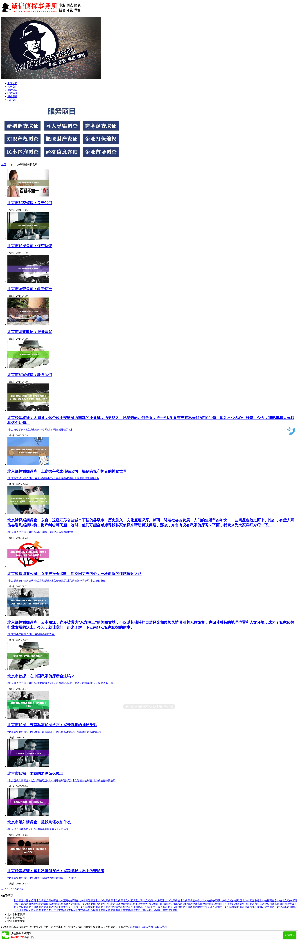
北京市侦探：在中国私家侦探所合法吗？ (40, 676)
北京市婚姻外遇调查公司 (97, 903)
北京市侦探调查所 (130, 910)
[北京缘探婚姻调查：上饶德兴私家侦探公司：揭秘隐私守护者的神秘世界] (28, 464)
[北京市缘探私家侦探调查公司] (41, 12)
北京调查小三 (48, 910)
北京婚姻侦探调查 (120, 903)
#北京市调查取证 (59, 683)
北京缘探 (135, 926)
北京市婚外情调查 (185, 903)
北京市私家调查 (171, 900)
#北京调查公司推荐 (78, 683)
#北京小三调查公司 (41, 532)
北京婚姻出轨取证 (153, 900)
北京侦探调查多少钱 (271, 900)
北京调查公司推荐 (222, 903)
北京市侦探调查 (203, 903)
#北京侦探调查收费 (62, 532)
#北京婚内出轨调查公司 (44, 731)
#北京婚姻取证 (97, 580)
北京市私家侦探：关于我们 (29, 203)
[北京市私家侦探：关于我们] (28, 195)
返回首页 (12, 83)
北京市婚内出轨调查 (87, 910)
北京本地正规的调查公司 (265, 907)
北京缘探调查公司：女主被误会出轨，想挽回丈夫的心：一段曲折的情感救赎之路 (74, 574)
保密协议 (12, 90)
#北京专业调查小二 (41, 478)
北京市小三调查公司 (261, 903)
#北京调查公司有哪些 (64, 878)
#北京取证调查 (42, 580)
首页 (3, 164)
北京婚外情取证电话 (109, 910)
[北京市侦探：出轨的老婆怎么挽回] (28, 766)
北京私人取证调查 (31, 910)
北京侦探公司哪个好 (213, 900)
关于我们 (12, 86)
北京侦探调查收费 (66, 910)
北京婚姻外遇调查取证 (70, 903)
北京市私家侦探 (104, 900)
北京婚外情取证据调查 (239, 907)
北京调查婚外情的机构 (113, 907)
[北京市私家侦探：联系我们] (28, 367)
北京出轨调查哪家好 (194, 907)
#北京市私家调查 (40, 683)
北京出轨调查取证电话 (41, 907)
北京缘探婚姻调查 (48, 903)
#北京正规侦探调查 (18, 780)
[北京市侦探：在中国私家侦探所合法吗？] (28, 669)
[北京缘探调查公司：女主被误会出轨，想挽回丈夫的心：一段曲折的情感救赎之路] (28, 566)
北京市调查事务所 (140, 903)
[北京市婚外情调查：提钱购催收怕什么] (28, 815)
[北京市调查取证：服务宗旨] (28, 324)
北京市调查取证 (251, 900)
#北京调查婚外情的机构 (60, 429)
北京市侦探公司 (74, 907)
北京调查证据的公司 (216, 907)
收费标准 (12, 93)
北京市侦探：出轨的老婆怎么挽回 (35, 773)
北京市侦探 (59, 907)
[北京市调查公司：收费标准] (28, 281)
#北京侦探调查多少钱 (101, 683)
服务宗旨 (12, 96)
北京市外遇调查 (87, 900)
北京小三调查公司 (133, 900)
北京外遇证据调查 (150, 910)
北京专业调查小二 (135, 907)
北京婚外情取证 (92, 907)
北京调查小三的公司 (25, 900)
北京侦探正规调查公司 (284, 903)
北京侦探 (118, 900)
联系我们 (12, 99)
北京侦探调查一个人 (191, 900)
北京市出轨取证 (169, 910)
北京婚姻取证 (21, 907)
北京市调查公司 (241, 903)
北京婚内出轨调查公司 (162, 903)
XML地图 (147, 926)
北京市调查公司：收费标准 (29, 289)
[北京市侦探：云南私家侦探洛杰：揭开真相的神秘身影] (28, 717)
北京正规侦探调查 (68, 900)
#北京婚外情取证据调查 (70, 731)
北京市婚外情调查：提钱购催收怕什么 (39, 822)
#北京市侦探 (61, 829)
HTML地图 (161, 926)
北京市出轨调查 (29, 903)
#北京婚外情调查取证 (19, 829)
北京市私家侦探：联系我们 (29, 375)
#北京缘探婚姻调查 (62, 478)
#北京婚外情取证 (92, 731)
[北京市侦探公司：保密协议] (28, 238)
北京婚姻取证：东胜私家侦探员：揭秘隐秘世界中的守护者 (55, 871)
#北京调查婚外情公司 (35, 429)
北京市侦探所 (175, 907)
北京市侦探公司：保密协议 (29, 246)
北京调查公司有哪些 (47, 900)
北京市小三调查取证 (156, 907)
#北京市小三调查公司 (19, 634)
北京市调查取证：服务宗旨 (29, 332)
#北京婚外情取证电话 (59, 780)
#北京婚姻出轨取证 (81, 780)
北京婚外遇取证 (233, 900)
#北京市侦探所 (15, 429)
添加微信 (290, 935)
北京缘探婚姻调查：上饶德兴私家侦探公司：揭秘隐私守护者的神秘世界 (67, 471)
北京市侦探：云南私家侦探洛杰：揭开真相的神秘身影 (52, 725)
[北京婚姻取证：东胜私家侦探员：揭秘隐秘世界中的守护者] (28, 863)
